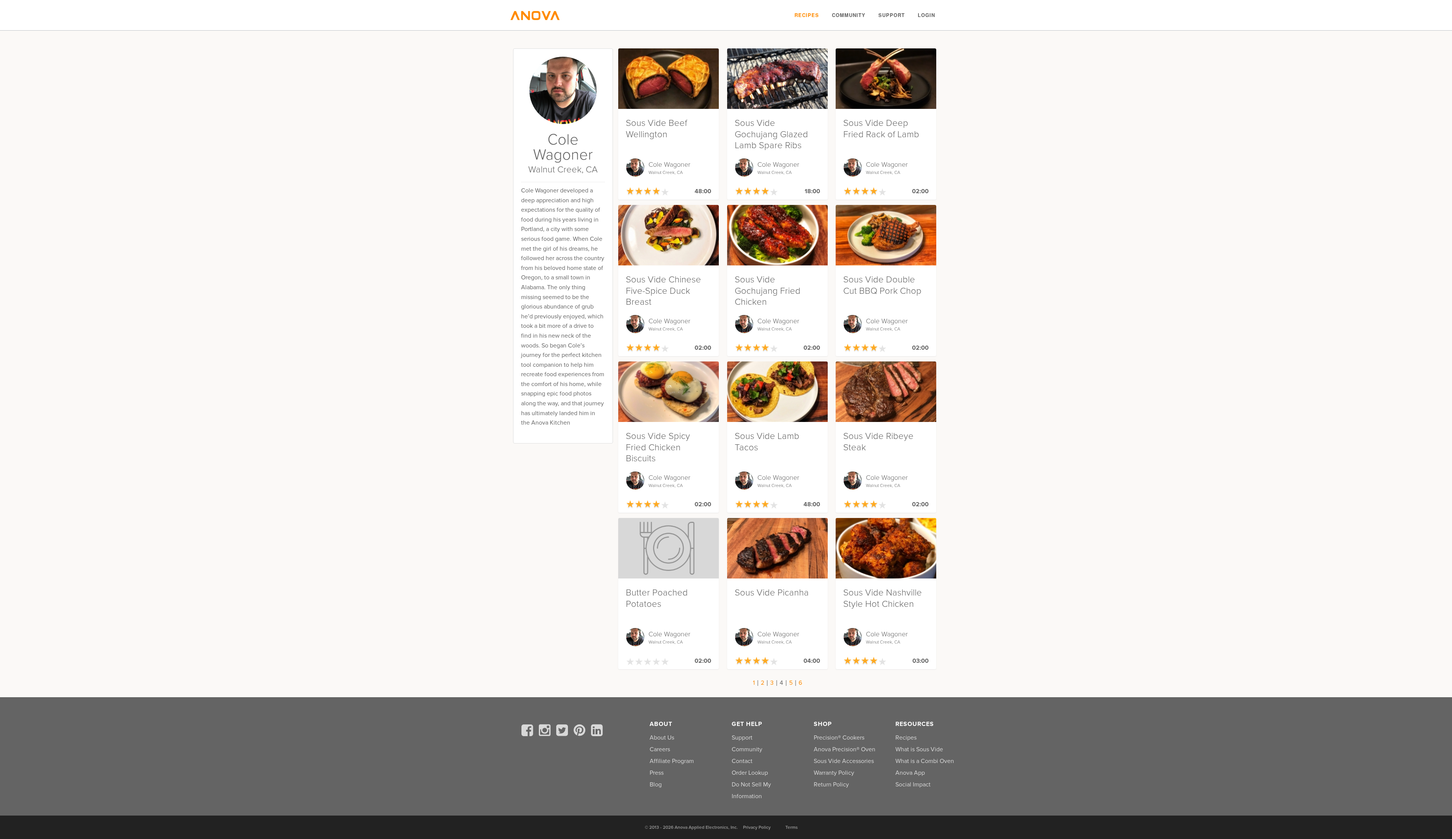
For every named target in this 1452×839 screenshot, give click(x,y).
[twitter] (563, 732)
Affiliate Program (672, 761)
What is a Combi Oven (924, 761)
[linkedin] (596, 732)
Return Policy (831, 784)
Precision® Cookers (839, 737)
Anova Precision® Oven (844, 749)
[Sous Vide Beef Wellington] (668, 78)
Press (657, 773)
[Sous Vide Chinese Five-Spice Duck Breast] (668, 235)
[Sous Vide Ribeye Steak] (886, 391)
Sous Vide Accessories (844, 761)
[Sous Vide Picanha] (777, 548)
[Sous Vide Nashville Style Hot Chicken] (886, 548)
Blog (656, 784)
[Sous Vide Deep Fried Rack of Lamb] (886, 78)
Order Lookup (750, 773)
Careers (660, 749)
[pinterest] (580, 732)
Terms (791, 827)
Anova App (910, 773)
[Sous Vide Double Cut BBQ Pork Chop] (886, 235)
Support (891, 15)
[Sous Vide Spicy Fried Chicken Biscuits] (668, 391)
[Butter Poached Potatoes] (668, 548)
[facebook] (528, 732)
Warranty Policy (834, 773)
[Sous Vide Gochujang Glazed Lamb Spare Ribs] (777, 78)
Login (926, 15)
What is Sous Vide (919, 749)
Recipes (806, 15)
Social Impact (913, 784)
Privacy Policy (757, 827)
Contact (742, 761)
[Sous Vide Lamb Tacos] (777, 391)
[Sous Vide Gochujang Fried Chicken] (777, 235)
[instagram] (546, 732)
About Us (662, 737)
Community (849, 15)
